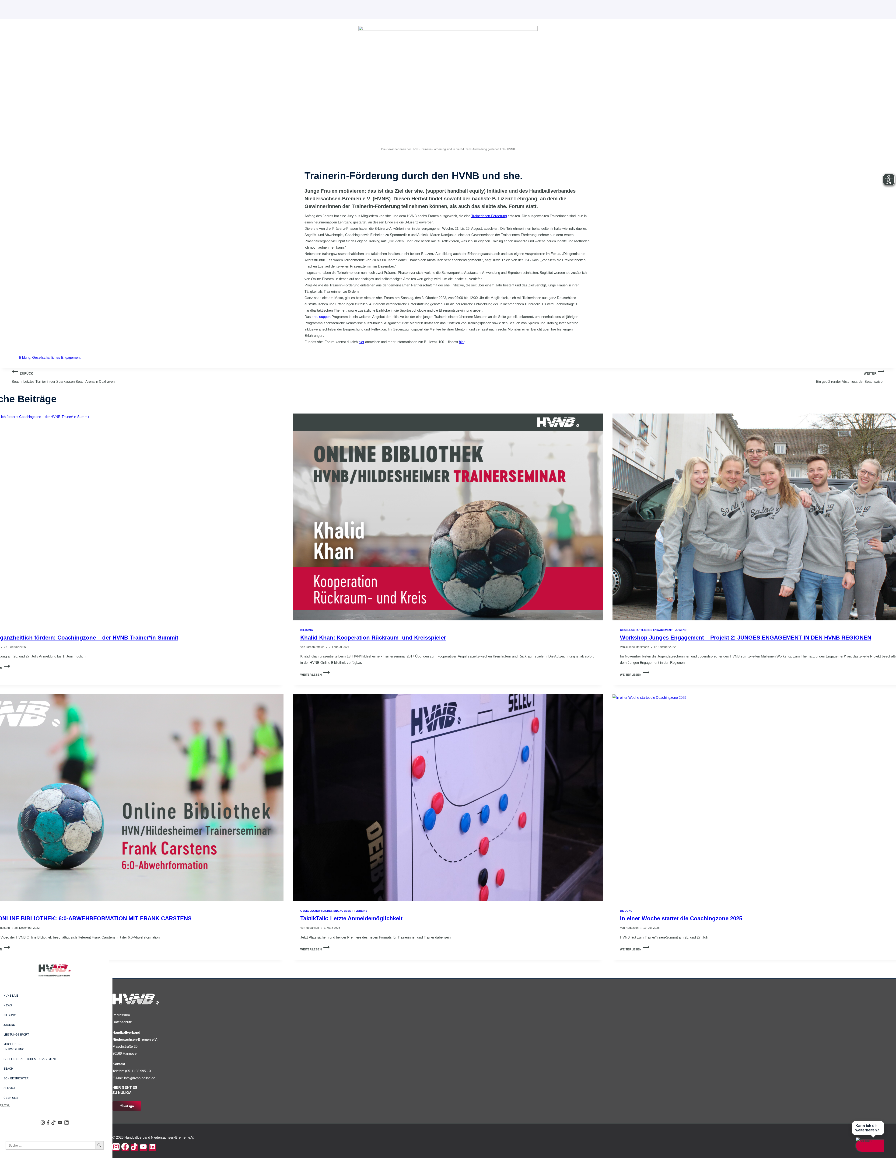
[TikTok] (134, 1147)
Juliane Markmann (637, 647)
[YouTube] (143, 1147)
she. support (321, 317)
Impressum (121, 1015)
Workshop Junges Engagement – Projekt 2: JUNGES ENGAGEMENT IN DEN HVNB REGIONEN (745, 637)
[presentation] (448, 517)
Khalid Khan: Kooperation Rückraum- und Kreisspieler (373, 637)
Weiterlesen (315, 674)
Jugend (681, 630)
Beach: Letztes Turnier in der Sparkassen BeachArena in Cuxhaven (63, 377)
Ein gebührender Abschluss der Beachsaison (850, 377)
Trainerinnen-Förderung (489, 216)
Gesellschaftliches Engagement (56, 357)
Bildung (24, 357)
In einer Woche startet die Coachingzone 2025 (681, 918)
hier (361, 342)
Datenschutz (122, 1022)
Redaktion (312, 927)
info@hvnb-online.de (139, 1078)
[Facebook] (125, 1147)
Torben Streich (315, 647)
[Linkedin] (152, 1147)
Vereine (362, 910)
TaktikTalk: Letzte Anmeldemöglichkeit (351, 918)
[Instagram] (115, 1147)
